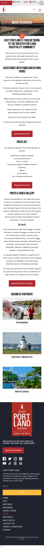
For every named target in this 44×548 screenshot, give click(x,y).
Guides (17, 2)
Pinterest (20, 458)
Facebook (4, 458)
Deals (26, 2)
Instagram (15, 458)
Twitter (10, 458)
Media (5, 514)
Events (34, 2)
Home (5, 498)
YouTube (4, 463)
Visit (5, 501)
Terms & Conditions (13, 527)
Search (22, 492)
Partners (8, 517)
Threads (15, 463)
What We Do (9, 520)
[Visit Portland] (3, 9)
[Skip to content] (22, 36)
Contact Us (9, 523)
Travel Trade (9, 511)
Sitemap (7, 530)
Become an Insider (13, 450)
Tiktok (10, 463)
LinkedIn (20, 463)
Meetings (7, 504)
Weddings (8, 508)
